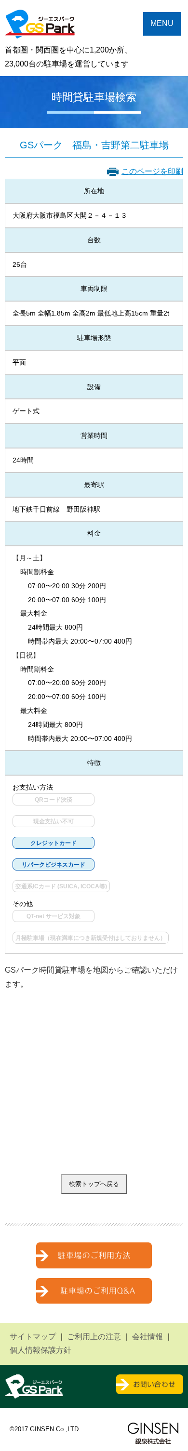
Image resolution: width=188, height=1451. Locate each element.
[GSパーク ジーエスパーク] (40, 31)
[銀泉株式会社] (153, 1433)
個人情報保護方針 (40, 1350)
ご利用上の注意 (94, 1336)
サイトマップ (33, 1336)
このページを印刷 (152, 171)
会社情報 (147, 1336)
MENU (162, 23)
